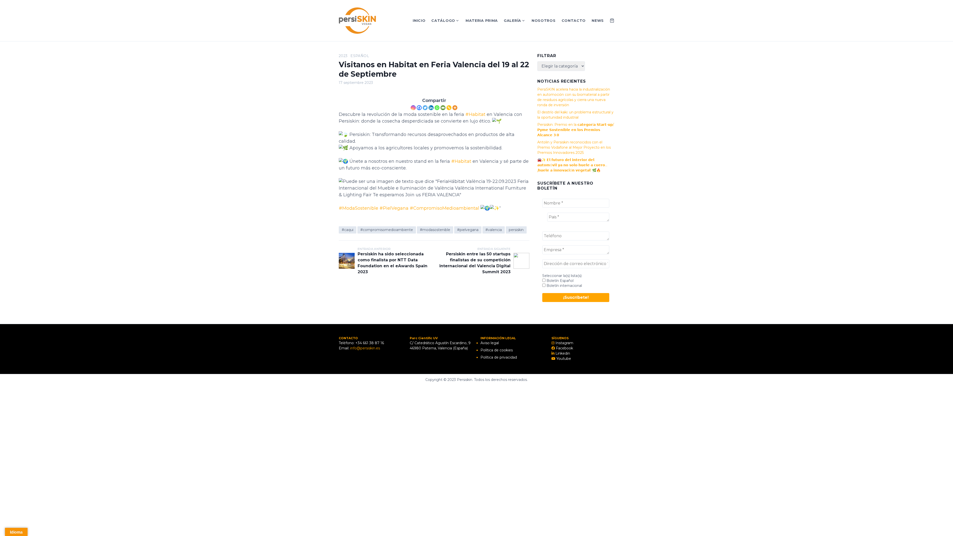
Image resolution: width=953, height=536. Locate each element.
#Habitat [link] (475, 114)
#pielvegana (467, 230)
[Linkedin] (431, 107)
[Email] (443, 107)
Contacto (574, 20)
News (598, 20)
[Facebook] (419, 107)
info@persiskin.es (365, 348)
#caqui (347, 230)
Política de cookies (496, 350)
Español (359, 56)
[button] (942, 7)
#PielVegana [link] (393, 208)
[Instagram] (413, 107)
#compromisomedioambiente (386, 230)
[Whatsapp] (437, 107)
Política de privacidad (498, 357)
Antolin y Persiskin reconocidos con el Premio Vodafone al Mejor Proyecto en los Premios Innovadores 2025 (574, 147)
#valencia (493, 230)
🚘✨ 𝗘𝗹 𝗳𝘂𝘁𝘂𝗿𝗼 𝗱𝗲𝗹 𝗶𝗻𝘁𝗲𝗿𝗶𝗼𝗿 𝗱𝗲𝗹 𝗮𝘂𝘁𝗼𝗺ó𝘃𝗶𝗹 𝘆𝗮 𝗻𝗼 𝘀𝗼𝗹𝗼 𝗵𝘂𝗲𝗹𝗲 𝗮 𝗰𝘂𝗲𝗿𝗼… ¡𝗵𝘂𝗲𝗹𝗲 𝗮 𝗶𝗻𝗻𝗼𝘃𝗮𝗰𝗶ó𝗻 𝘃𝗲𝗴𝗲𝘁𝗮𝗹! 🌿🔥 (572, 165)
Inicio (419, 20)
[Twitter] (425, 107)
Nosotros (544, 20)
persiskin (516, 230)
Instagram (563, 343)
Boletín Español (559, 280)
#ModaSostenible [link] (358, 208)
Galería (512, 20)
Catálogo (443, 20)
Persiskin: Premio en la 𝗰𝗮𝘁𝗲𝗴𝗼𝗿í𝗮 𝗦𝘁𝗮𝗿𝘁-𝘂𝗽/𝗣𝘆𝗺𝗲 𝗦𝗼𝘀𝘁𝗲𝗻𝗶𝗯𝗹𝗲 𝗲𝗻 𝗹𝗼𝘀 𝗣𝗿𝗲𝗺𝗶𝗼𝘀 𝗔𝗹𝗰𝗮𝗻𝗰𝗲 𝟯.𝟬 (575, 129)
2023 (343, 56)
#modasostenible (435, 230)
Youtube (563, 358)
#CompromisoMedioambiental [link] (444, 208)
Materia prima (482, 20)
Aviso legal (489, 343)
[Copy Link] (448, 107)
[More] (454, 107)
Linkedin (562, 353)
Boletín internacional (563, 285)
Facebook (564, 348)
